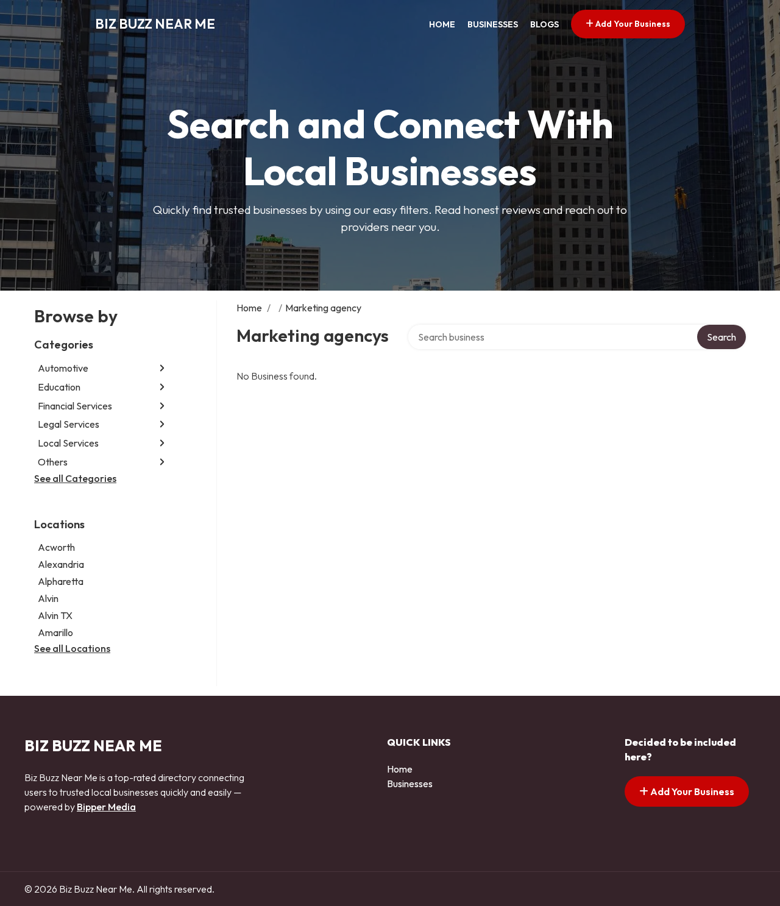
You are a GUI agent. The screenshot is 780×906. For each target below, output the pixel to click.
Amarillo (55, 632)
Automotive (63, 368)
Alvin (48, 598)
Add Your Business (632, 23)
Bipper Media (106, 807)
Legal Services (68, 424)
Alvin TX (55, 615)
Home (442, 24)
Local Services (68, 443)
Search (721, 337)
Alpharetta (60, 581)
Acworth (56, 547)
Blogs (544, 24)
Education (59, 387)
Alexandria (61, 564)
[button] (162, 368)
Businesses (492, 24)
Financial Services (75, 406)
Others (53, 462)
